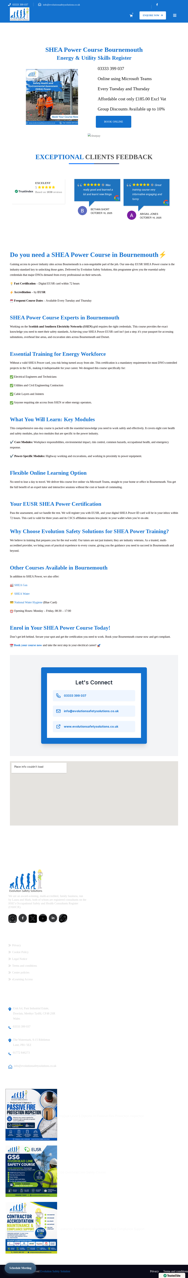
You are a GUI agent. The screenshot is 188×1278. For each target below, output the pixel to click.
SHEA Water (22, 593)
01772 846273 (21, 1052)
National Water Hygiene (28, 602)
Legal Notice (19, 958)
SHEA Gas (20, 585)
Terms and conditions (24, 965)
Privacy (16, 945)
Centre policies (20, 972)
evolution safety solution (55, 1271)
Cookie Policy (20, 952)
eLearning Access (22, 979)
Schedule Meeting (20, 1268)
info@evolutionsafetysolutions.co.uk (61, 4)
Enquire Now (151, 15)
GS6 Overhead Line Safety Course (82, 1172)
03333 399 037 (20, 4)
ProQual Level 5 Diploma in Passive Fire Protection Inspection (101, 1116)
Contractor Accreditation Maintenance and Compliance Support (101, 1229)
